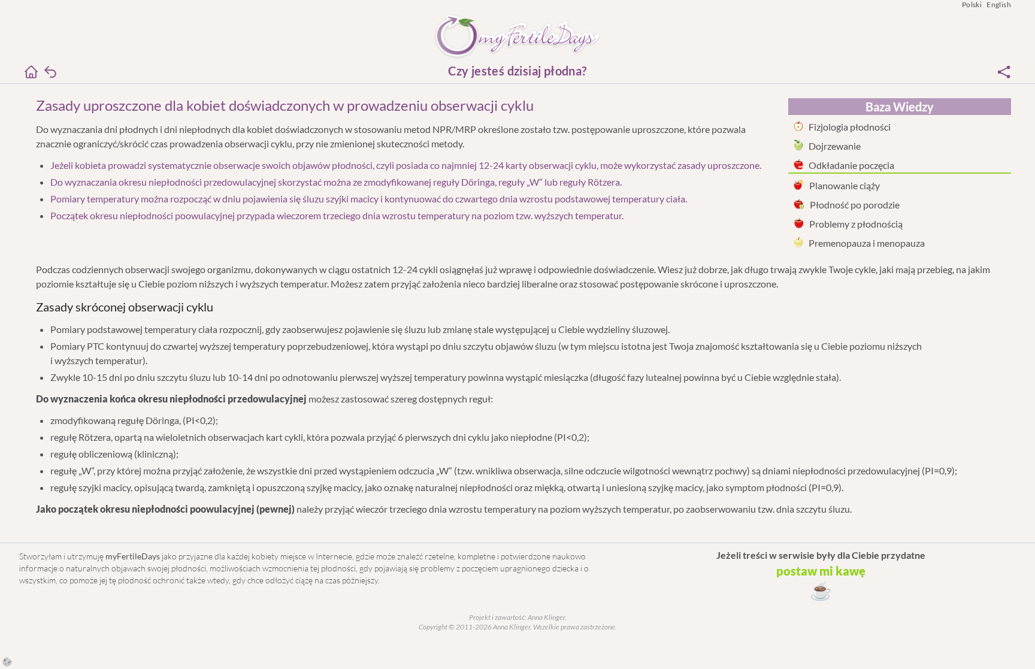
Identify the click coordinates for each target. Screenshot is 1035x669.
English (998, 4)
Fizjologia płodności (850, 126)
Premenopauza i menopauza (867, 243)
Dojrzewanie (835, 146)
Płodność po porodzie (855, 204)
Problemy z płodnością (856, 223)
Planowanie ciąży (844, 185)
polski (972, 4)
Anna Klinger (545, 617)
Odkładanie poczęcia (851, 165)
